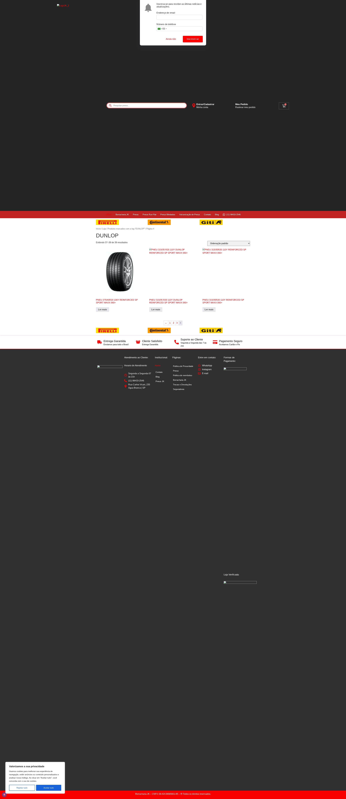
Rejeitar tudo (21, 788)
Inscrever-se (193, 39)
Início (98, 229)
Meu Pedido (241, 104)
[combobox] (162, 28)
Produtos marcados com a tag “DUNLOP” (126, 229)
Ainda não (171, 39)
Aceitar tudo (49, 788)
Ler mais (102, 309)
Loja (104, 229)
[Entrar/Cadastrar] (194, 105)
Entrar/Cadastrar (205, 104)
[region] (35, 778)
